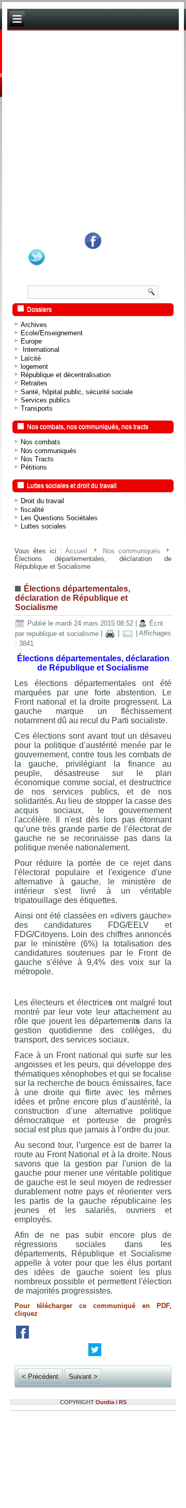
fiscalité (32, 510)
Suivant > (83, 1376)
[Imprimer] (110, 634)
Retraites (34, 383)
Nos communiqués (48, 451)
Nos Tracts (37, 459)
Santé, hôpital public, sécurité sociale (77, 392)
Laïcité (31, 358)
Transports (37, 408)
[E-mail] (127, 634)
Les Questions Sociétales (59, 518)
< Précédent (40, 1376)
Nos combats (40, 442)
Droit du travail (42, 501)
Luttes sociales (43, 526)
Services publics (45, 400)
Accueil (76, 551)
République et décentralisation (66, 375)
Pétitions (34, 467)
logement (34, 366)
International (40, 349)
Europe (31, 341)
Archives (34, 325)
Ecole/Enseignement (52, 333)
